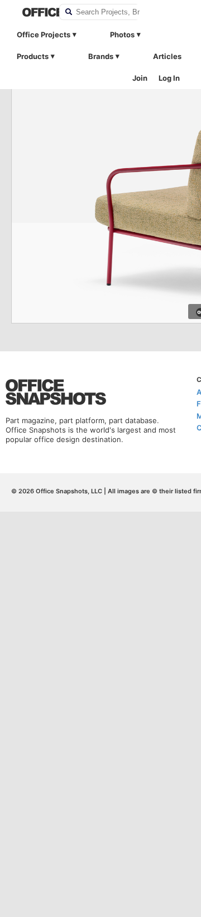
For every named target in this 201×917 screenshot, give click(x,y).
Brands (100, 56)
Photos (122, 34)
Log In (169, 77)
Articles (167, 56)
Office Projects (43, 34)
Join (139, 77)
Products (33, 56)
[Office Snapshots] (33, 12)
